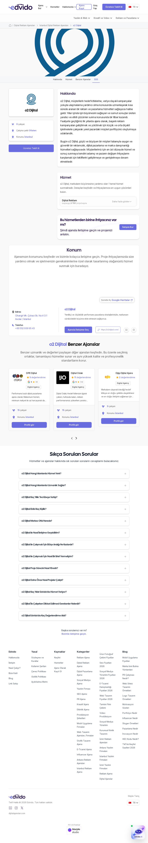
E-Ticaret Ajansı (84, 749)
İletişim (12, 663)
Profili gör (29, 425)
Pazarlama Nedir (130, 728)
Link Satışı (13, 683)
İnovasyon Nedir (130, 734)
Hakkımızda (14, 657)
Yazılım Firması (83, 689)
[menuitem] (42, 7)
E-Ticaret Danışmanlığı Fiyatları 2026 (106, 687)
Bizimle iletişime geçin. (74, 633)
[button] (74, 473)
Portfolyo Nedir (129, 713)
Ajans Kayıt (82, 7)
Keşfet (57, 657)
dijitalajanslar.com (17, 813)
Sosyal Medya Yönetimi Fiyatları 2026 (108, 675)
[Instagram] (16, 808)
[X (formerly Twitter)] (22, 808)
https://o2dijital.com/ (110, 330)
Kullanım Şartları (38, 666)
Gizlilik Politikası (38, 676)
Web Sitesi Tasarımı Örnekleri (127, 687)
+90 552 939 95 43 (25, 328)
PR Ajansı (81, 699)
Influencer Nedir (130, 718)
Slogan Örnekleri (130, 723)
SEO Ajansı (82, 694)
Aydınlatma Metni (39, 682)
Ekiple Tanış (133, 796)
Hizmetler (54, 7)
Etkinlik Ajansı (83, 709)
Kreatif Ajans (83, 704)
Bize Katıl (13, 673)
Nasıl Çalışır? (15, 668)
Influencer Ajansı (84, 754)
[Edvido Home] (17, 797)
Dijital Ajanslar (106, 779)
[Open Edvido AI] (138, 832)
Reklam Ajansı (83, 657)
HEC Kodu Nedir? (130, 739)
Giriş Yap (95, 7)
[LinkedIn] (10, 808)
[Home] (10, 25)
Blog (11, 678)
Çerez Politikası (38, 671)
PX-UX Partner (74, 825)
